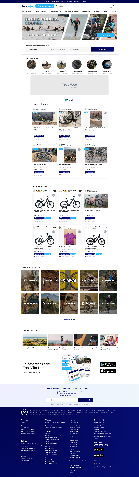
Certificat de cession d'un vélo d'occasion (31, 462)
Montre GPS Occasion (51, 450)
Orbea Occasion (74, 446)
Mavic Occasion (73, 444)
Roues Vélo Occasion (50, 456)
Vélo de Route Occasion (51, 437)
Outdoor (105, 12)
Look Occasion (73, 442)
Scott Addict (73, 471)
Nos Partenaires (25, 460)
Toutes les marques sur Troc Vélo (78, 461)
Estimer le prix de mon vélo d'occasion (55, 422)
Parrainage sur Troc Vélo (100, 422)
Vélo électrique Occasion (51, 443)
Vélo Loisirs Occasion (50, 447)
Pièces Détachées (41, 12)
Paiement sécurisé (50, 426)
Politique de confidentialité (28, 429)
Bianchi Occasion (74, 422)
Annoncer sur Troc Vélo (27, 458)
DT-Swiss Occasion (74, 435)
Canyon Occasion (74, 429)
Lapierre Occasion (74, 440)
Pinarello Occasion (74, 448)
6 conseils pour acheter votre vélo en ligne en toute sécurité (32, 445)
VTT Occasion (48, 441)
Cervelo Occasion (74, 431)
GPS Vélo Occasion (50, 461)
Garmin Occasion (74, 437)
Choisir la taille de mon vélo (28, 450)
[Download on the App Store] (108, 371)
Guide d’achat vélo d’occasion (28, 448)
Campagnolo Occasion (75, 426)
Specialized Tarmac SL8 (75, 467)
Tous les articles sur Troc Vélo (29, 443)
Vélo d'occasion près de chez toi (53, 436)
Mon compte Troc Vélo (27, 424)
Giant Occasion (73, 439)
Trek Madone (73, 469)
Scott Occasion (73, 453)
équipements (75, 1)
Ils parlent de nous (26, 437)
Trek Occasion (73, 459)
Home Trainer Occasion (51, 463)
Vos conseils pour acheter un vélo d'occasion (102, 434)
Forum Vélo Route (98, 426)
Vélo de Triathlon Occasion (52, 439)
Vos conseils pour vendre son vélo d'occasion (102, 437)
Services (114, 12)
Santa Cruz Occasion (75, 451)
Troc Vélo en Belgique (99, 424)
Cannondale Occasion (75, 427)
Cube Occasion (73, 433)
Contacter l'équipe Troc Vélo (28, 433)
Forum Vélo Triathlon (99, 427)
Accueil (23, 422)
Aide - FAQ (24, 435)
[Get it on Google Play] (108, 364)
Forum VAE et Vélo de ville (100, 431)
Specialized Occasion (75, 457)
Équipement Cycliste (71, 12)
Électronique (86, 12)
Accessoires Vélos (55, 12)
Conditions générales (26, 426)
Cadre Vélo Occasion (50, 460)
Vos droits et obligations (27, 431)
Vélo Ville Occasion (50, 448)
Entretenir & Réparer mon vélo (29, 452)
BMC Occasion (73, 424)
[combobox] (80, 49)
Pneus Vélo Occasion (50, 458)
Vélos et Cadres (26, 12)
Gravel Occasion (49, 445)
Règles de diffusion (26, 427)
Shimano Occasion (74, 455)
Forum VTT (96, 429)
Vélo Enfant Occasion (50, 452)
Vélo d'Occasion (49, 434)
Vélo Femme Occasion (51, 454)
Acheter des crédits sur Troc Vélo (53, 427)
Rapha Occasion (74, 450)
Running (96, 12)
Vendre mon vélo (49, 424)
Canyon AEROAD (74, 472)
